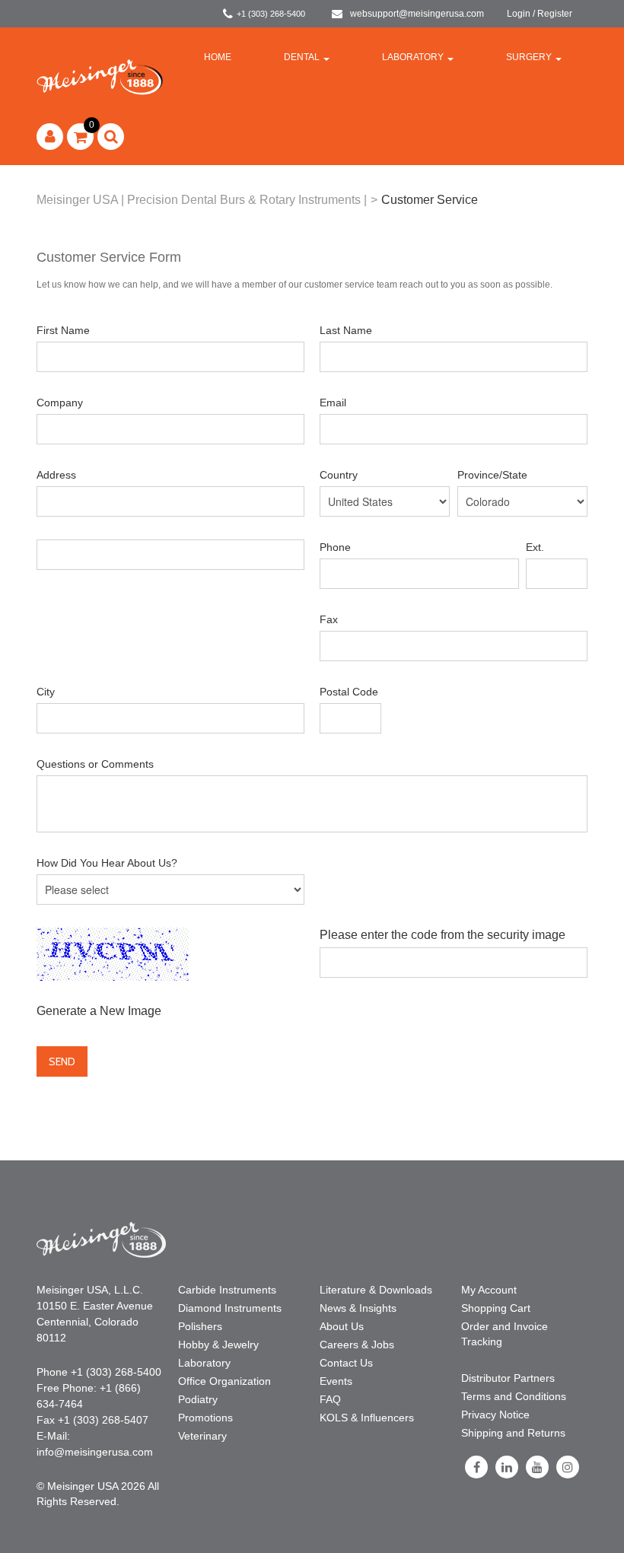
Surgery (529, 57)
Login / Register (539, 13)
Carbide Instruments (227, 1290)
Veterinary (202, 1436)
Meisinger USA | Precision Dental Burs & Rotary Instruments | (202, 199)
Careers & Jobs (357, 1344)
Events (336, 1381)
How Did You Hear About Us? (107, 863)
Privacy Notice (495, 1414)
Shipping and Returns (513, 1433)
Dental (302, 57)
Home (217, 57)
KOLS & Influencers (367, 1417)
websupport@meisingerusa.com (417, 13)
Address (56, 475)
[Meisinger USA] (100, 76)
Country (339, 475)
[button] (80, 136)
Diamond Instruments (230, 1308)
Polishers (200, 1326)
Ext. (535, 547)
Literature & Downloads (376, 1290)
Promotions (205, 1417)
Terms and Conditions (513, 1396)
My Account (489, 1290)
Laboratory (413, 57)
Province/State (492, 475)
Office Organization (224, 1381)
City (46, 692)
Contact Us (346, 1363)
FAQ (330, 1399)
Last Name (346, 330)
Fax (329, 619)
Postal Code (349, 692)
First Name (63, 330)
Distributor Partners (508, 1378)
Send (62, 1061)
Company (60, 402)
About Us (342, 1326)
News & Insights (358, 1308)
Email (333, 402)
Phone (335, 547)
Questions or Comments (95, 764)
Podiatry (198, 1399)
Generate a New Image (99, 1010)
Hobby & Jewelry (218, 1344)
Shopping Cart (495, 1308)
